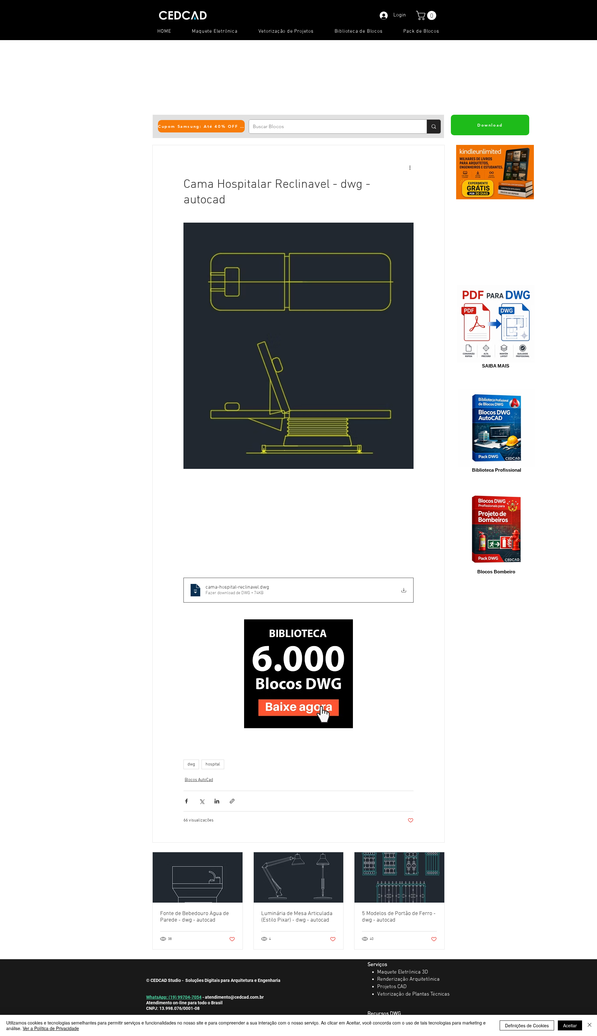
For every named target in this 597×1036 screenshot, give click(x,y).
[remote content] (298, 523)
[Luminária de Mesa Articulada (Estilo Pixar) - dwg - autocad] (299, 877)
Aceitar (570, 1025)
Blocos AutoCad (199, 780)
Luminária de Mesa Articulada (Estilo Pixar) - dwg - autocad (296, 916)
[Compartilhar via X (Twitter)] (202, 801)
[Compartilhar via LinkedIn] (217, 801)
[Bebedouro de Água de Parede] (198, 877)
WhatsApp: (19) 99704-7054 (173, 997)
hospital (213, 764)
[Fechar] (589, 1025)
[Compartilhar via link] (232, 801)
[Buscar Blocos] (434, 126)
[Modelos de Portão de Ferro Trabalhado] (399, 877)
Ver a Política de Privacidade (51, 1028)
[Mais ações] (410, 167)
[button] (427, 15)
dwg (191, 764)
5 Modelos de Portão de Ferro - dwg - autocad (399, 916)
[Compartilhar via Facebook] (186, 801)
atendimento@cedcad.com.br (234, 997)
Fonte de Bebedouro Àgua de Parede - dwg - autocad (194, 916)
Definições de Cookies (527, 1025)
